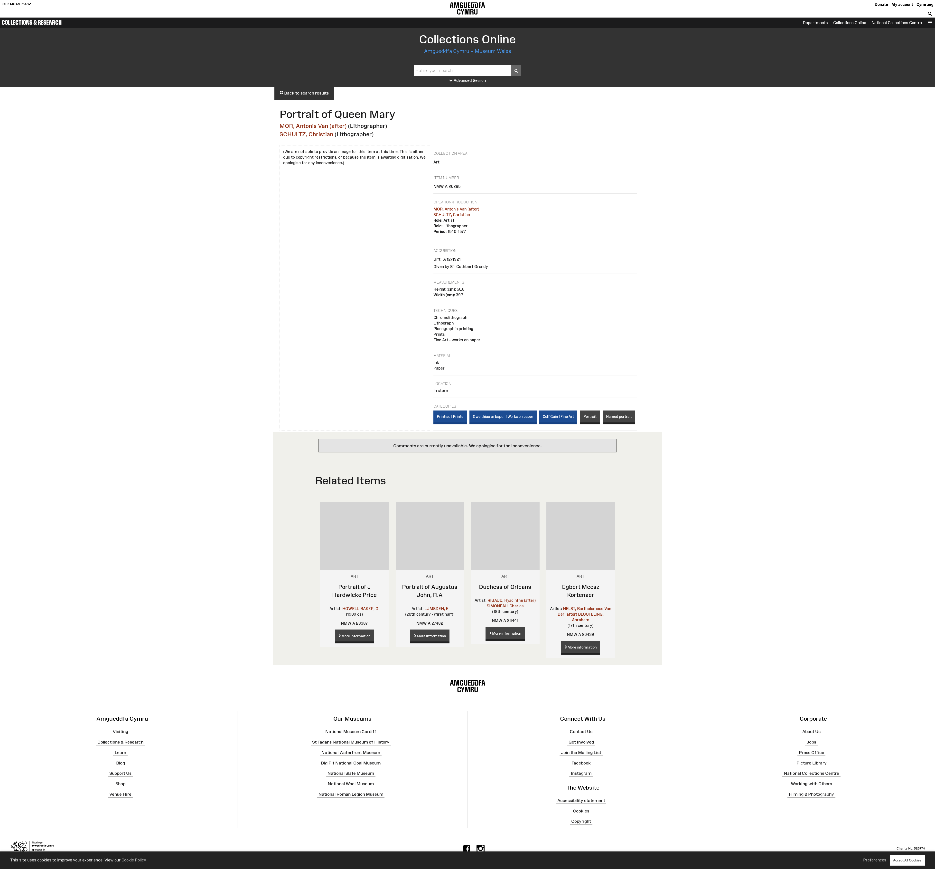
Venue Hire (120, 794)
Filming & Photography (811, 794)
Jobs (811, 742)
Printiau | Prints (450, 416)
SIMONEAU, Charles (505, 606)
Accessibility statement (581, 800)
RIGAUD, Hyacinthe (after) (511, 600)
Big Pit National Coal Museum (351, 762)
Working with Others (811, 783)
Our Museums (15, 4)
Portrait (590, 416)
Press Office (811, 752)
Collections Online (849, 22)
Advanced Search (469, 80)
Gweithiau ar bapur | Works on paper (503, 416)
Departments (815, 22)
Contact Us (581, 731)
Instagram (581, 773)
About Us (811, 731)
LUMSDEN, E (436, 608)
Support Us (120, 773)
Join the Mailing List (581, 752)
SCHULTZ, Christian (306, 134)
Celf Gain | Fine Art (558, 416)
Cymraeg (924, 4)
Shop (120, 783)
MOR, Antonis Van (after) (313, 126)
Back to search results (306, 93)
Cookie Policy (134, 860)
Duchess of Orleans (505, 586)
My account (902, 4)
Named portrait (619, 416)
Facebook (581, 762)
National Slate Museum (350, 773)
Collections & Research (32, 22)
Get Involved (581, 742)
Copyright (581, 821)
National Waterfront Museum (350, 752)
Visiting (120, 731)
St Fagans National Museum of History (350, 742)
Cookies (581, 810)
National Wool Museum (351, 783)
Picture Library (811, 762)
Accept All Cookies (907, 860)
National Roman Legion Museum (350, 794)
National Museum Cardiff (350, 731)
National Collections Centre (896, 22)
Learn (120, 752)
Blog (120, 762)
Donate (881, 4)
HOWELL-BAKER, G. (360, 608)
